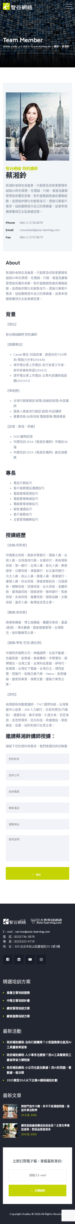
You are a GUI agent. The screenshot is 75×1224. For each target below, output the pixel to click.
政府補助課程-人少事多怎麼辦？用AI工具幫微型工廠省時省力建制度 (39, 1057)
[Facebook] (7, 959)
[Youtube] (30, 959)
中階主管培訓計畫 (18, 1000)
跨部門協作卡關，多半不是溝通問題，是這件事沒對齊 (45, 1108)
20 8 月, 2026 (29, 1134)
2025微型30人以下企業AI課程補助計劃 (32, 1080)
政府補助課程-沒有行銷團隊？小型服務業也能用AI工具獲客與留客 (39, 1044)
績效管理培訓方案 (18, 1008)
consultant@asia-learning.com (40, 230)
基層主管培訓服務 (18, 992)
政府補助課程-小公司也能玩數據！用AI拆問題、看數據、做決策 (39, 1070)
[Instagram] (41, 959)
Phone (10, 222)
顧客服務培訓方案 (18, 1016)
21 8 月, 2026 (29, 1115)
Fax (8, 237)
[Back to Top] (66, 1217)
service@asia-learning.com (32, 931)
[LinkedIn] (19, 959)
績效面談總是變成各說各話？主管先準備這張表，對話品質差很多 (45, 1127)
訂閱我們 (40, 1190)
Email (9, 230)
